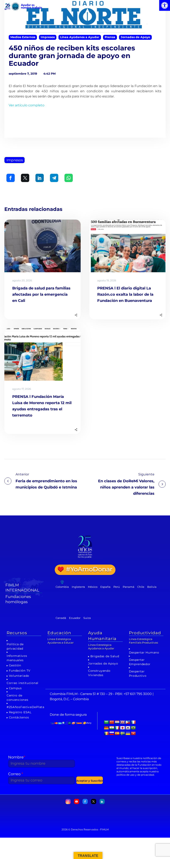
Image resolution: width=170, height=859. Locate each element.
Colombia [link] (62, 586)
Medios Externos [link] (22, 37)
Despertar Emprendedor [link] (140, 662)
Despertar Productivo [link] (138, 673)
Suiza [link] (87, 618)
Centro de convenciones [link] (17, 698)
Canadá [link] (61, 618)
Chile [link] (140, 586)
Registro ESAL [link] (20, 712)
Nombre (16, 757)
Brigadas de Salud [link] (104, 656)
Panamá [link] (128, 586)
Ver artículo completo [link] (26, 105)
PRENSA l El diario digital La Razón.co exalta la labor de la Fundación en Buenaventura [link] (125, 294)
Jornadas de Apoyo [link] (135, 37)
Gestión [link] (15, 665)
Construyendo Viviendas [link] (99, 673)
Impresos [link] (48, 37)
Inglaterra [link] (78, 586)
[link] (164, 5)
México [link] (92, 586)
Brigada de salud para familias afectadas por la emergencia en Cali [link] (41, 294)
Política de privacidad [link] (15, 646)
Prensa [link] (110, 37)
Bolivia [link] (152, 586)
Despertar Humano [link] (144, 652)
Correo (15, 774)
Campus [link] (15, 688)
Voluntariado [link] (19, 676)
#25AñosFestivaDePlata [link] (25, 707)
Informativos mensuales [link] (17, 658)
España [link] (105, 586)
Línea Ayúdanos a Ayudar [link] (79, 37)
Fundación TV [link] (19, 670)
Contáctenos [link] (19, 717)
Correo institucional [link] (22, 683)
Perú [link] (116, 586)
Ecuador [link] (74, 618)
